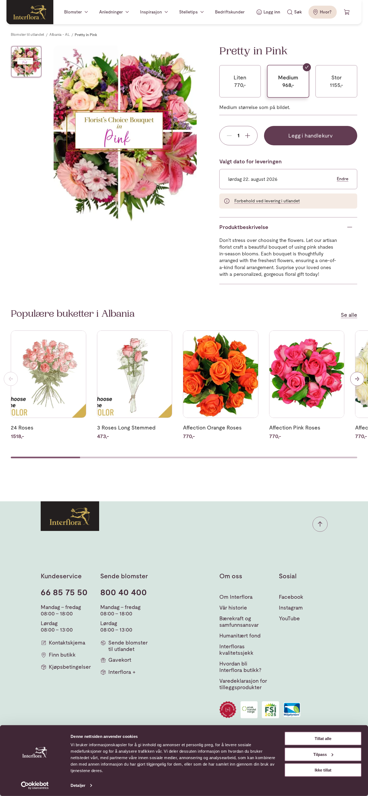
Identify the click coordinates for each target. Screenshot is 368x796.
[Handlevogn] (347, 12)
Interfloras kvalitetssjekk (236, 649)
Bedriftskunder (230, 12)
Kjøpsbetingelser (70, 667)
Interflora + (122, 672)
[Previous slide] (11, 379)
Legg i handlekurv (310, 136)
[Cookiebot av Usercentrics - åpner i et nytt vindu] (34, 785)
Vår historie (233, 608)
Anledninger (111, 12)
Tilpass (320, 754)
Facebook (291, 597)
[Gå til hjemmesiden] (29, 12)
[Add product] (247, 135)
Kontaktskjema (67, 643)
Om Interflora (236, 597)
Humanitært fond (240, 636)
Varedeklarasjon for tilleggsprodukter (243, 684)
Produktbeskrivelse (243, 227)
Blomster (73, 12)
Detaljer (78, 785)
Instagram (291, 608)
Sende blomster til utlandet (128, 646)
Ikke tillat (323, 770)
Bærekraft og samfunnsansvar (239, 621)
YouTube (289, 618)
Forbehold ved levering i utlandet (267, 200)
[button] (320, 524)
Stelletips (188, 12)
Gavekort (119, 660)
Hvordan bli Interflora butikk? (240, 667)
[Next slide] (357, 379)
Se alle (349, 315)
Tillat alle (323, 738)
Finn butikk (62, 655)
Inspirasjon (151, 12)
